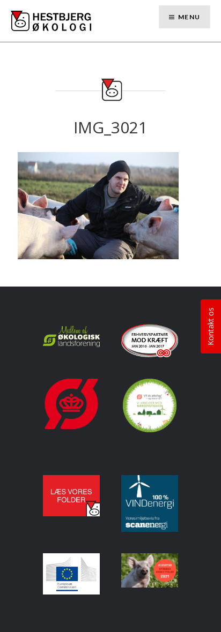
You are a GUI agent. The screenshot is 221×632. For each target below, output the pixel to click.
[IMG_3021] (98, 204)
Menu (189, 17)
